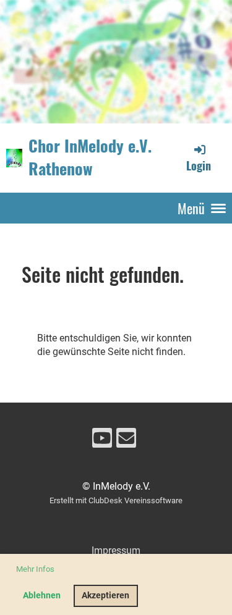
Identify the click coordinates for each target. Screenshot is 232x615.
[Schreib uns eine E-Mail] (126, 441)
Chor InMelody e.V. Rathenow (90, 157)
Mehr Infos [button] (35, 569)
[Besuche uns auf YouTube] (102, 441)
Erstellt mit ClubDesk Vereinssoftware (116, 500)
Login (198, 165)
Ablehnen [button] (42, 595)
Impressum (116, 550)
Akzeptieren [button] (105, 595)
